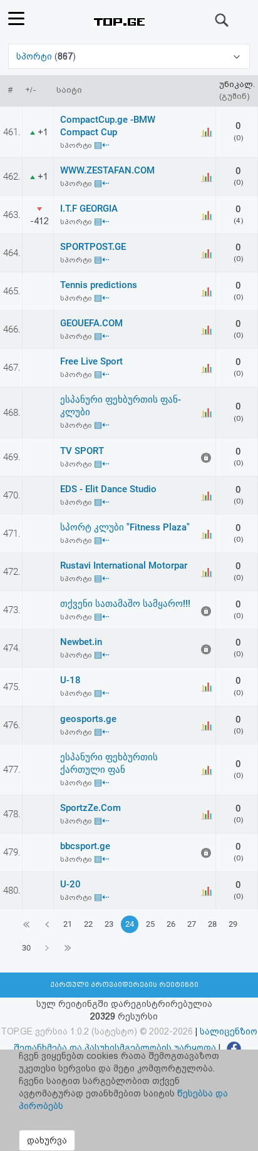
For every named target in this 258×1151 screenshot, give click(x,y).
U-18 (70, 680)
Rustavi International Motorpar (123, 565)
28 (212, 924)
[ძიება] (222, 20)
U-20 (70, 884)
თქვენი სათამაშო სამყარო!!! (125, 603)
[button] (129, 56)
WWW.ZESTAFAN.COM (107, 170)
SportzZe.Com (90, 807)
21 (67, 924)
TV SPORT (82, 451)
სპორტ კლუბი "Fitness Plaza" (125, 527)
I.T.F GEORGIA (89, 208)
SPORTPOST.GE (93, 246)
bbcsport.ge (85, 846)
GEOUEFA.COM (91, 323)
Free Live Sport (91, 361)
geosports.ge (88, 719)
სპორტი (35, 56)
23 (109, 924)
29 (233, 924)
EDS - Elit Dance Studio (108, 489)
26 (171, 924)
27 (191, 924)
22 (88, 924)
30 (26, 947)
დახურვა (47, 1140)
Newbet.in (81, 642)
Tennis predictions (98, 285)
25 (150, 924)
